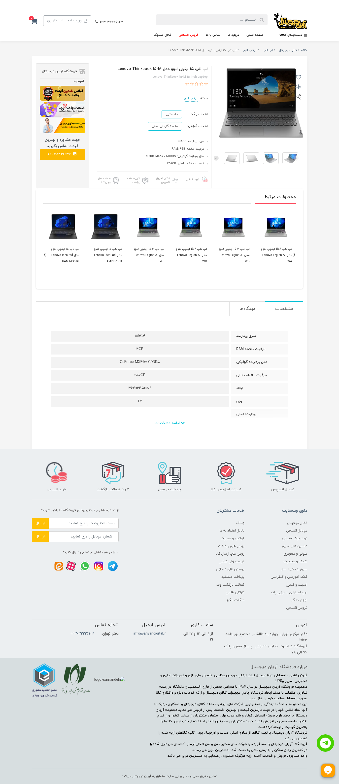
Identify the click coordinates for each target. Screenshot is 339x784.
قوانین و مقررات (232, 538)
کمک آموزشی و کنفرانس (289, 576)
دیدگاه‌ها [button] (247, 309)
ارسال (40, 523)
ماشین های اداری (294, 546)
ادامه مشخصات (168, 423)
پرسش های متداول (230, 569)
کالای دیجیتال (297, 523)
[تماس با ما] (325, 743)
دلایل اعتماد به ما (231, 530)
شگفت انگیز (235, 600)
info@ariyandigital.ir (150, 633)
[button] (37, 20)
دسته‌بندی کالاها (291, 35)
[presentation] (296, 158)
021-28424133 (60, 154)
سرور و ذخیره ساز (294, 569)
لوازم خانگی (299, 600)
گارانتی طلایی (235, 592)
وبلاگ (240, 523)
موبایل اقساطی (296, 530)
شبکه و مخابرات (295, 561)
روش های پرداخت (231, 546)
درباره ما (233, 35)
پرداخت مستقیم (232, 576)
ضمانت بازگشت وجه (230, 584)
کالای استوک (162, 35)
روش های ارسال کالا (229, 553)
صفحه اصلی (254, 35)
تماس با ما (213, 35)
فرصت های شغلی (231, 561)
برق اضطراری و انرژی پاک (289, 592)
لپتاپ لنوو (191, 98)
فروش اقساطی (189, 35)
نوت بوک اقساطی (294, 538)
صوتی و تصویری (295, 553)
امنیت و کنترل (296, 584)
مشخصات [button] (284, 309)
